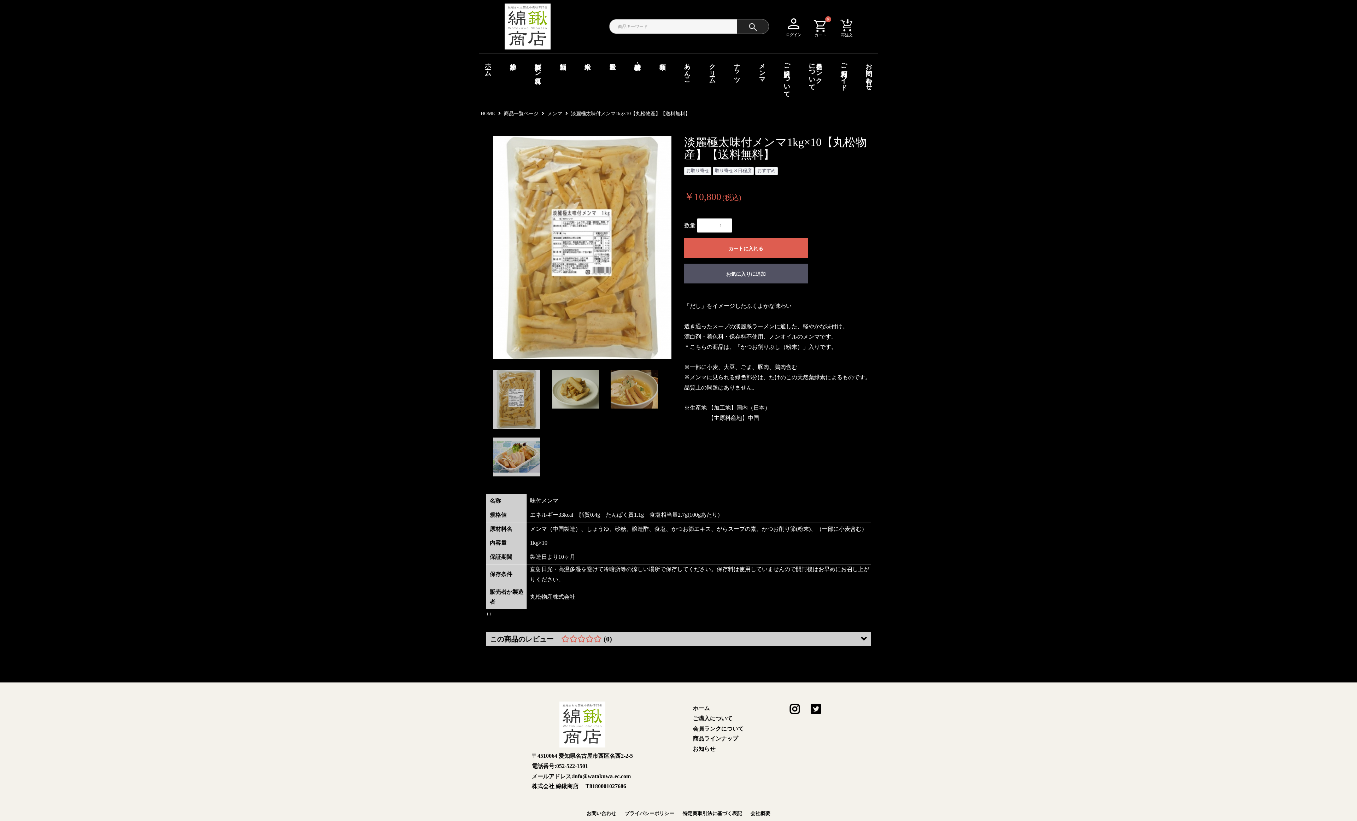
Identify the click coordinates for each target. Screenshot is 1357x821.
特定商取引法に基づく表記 (712, 813)
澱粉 (613, 59)
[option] (582, 247)
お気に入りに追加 (746, 274)
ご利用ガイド (843, 73)
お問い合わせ (869, 73)
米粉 (587, 59)
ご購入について (787, 76)
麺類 (662, 59)
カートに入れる (746, 248)
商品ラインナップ (715, 738)
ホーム (488, 66)
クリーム (712, 69)
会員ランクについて (816, 73)
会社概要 (760, 813)
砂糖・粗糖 (637, 59)
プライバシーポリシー (649, 813)
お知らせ (704, 749)
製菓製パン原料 (537, 66)
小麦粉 (513, 59)
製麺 (563, 59)
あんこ (687, 69)
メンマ (762, 69)
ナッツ (737, 69)
